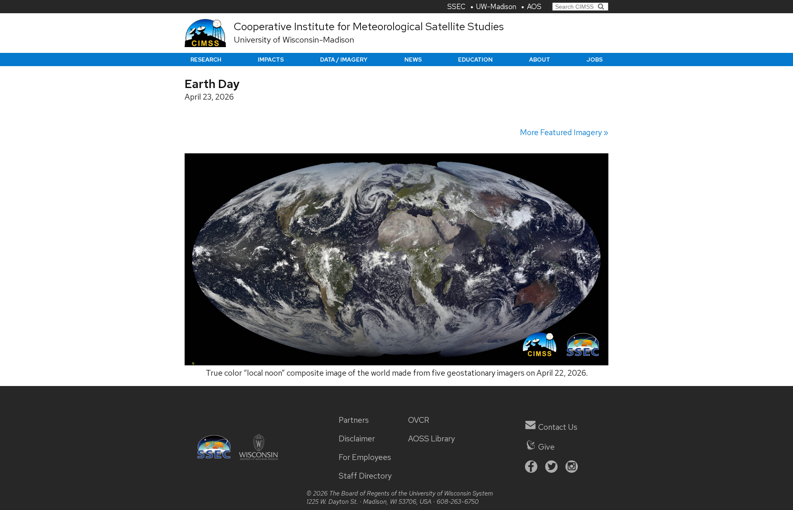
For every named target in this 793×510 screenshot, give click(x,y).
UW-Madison (496, 6)
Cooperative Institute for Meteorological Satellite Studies (369, 26)
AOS (534, 6)
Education (475, 59)
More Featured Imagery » (564, 132)
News (413, 59)
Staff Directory (365, 476)
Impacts (271, 59)
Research (205, 59)
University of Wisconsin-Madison (294, 39)
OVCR (418, 420)
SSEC (456, 6)
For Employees (365, 457)
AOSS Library (431, 439)
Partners (354, 420)
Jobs (594, 59)
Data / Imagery (344, 59)
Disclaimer (357, 439)
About (539, 59)
